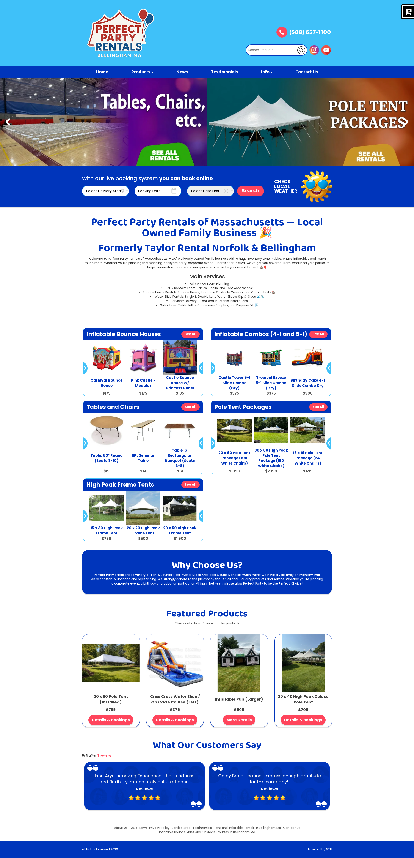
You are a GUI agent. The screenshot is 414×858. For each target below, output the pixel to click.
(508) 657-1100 (310, 33)
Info (265, 72)
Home (102, 72)
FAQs (133, 828)
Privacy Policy (159, 828)
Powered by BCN (320, 849)
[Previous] (7, 122)
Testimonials (224, 72)
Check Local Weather (285, 186)
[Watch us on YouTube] (326, 49)
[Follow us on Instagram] (314, 49)
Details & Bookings (111, 719)
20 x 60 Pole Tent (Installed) (111, 699)
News (182, 72)
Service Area (181, 828)
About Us (120, 828)
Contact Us (306, 72)
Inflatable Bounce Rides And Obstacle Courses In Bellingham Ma (207, 832)
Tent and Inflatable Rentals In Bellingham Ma (247, 828)
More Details (239, 719)
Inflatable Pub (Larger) (239, 699)
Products (141, 72)
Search (250, 191)
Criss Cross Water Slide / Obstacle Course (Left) (175, 699)
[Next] (406, 122)
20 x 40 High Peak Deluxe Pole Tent (303, 699)
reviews (104, 755)
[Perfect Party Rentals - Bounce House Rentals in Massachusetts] (121, 33)
